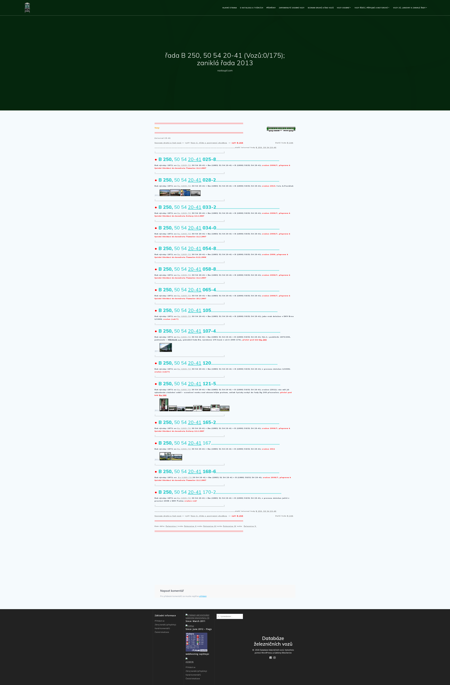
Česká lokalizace (162, 632)
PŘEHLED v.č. (175, 340)
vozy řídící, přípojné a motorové (371, 8)
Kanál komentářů (162, 628)
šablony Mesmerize (283, 652)
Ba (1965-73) (184, 165)
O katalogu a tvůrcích (251, 8)
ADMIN (190, 661)
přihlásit (202, 596)
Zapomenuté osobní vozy (291, 8)
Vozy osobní (343, 8)
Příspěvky (271, 8)
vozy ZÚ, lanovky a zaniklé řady (409, 8)
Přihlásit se (159, 621)
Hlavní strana (229, 8)
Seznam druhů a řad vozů (321, 8)
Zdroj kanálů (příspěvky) (165, 624)
